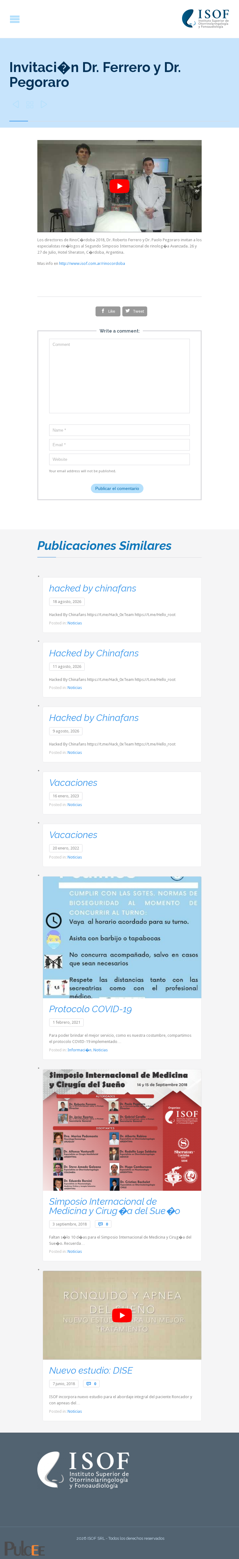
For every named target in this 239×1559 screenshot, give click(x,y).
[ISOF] (206, 19)
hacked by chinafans (92, 588)
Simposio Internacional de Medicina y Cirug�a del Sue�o (114, 1206)
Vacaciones (73, 782)
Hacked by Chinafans (94, 653)
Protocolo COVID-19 (90, 1009)
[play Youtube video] (119, 186)
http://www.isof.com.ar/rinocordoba (92, 263)
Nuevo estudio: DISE (91, 1370)
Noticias (75, 623)
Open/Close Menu (5, 19)
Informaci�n (79, 1050)
